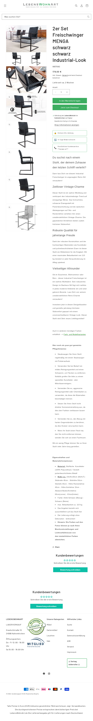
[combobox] (46, 17)
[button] (5, 5)
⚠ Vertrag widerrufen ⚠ (74, 662)
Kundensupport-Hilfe (18, 694)
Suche (69, 625)
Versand (65, 75)
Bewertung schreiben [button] (70, 570)
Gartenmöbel (52, 630)
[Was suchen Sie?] (88, 16)
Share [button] (57, 547)
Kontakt (70, 630)
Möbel (49, 625)
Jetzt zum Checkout (70, 107)
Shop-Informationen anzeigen (66, 125)
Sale (48, 641)
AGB (69, 641)
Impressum (71, 652)
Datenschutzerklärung (76, 636)
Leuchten (51, 636)
